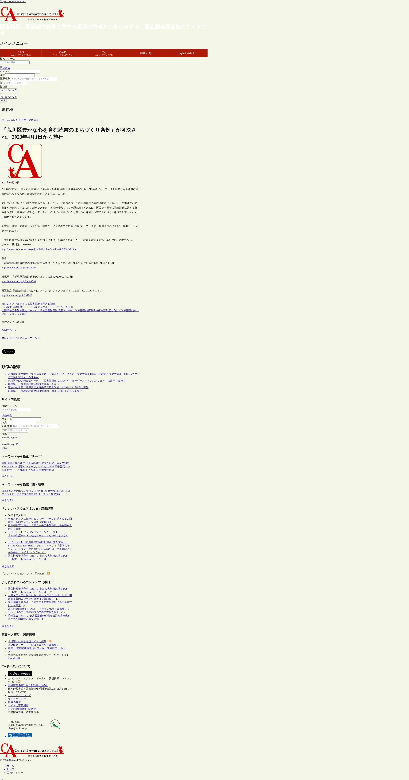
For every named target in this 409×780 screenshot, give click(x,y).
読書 (52, 303)
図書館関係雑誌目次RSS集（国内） (28, 685)
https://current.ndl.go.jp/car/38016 (19, 267)
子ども (46, 303)
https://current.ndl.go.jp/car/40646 (19, 281)
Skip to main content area (13, 1)
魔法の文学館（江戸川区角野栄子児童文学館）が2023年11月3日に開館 (48, 387)
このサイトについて (19, 695)
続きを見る (8, 475)
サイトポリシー (17, 698)
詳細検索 (5, 68)
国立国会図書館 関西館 (22, 708)
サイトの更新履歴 (18, 705)
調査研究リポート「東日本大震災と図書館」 (33, 644)
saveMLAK (14, 658)
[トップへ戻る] (1, 779)
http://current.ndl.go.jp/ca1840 (17, 295)
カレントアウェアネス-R (16, 303)
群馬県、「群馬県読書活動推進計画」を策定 (33, 384)
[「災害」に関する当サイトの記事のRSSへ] (50, 641)
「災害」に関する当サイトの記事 (27, 641)
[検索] (1, 66)
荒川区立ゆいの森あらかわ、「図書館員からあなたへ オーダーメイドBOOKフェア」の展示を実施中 (66, 380)
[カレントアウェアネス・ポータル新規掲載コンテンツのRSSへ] (19, 682)
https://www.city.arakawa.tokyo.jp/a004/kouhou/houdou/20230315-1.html (39, 249)
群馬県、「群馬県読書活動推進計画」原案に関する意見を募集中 (45, 390)
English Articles (187, 53)
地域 (39, 303)
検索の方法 (14, 702)
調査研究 (145, 53)
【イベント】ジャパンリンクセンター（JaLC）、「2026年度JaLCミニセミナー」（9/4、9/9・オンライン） (38, 535)
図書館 (33, 303)
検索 (3, 100)
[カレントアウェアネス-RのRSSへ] (48, 573)
